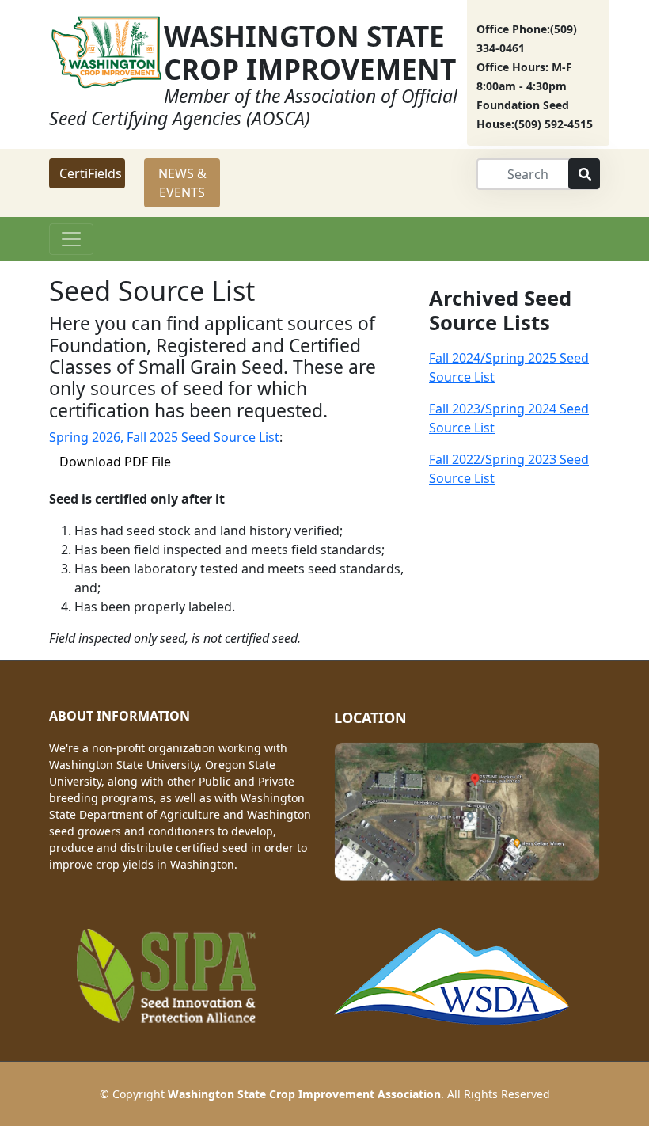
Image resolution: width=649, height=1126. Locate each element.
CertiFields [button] (90, 173)
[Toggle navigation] (71, 239)
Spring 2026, (88, 437)
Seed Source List (230, 437)
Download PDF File (115, 461)
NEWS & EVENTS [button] (182, 183)
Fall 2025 (154, 437)
